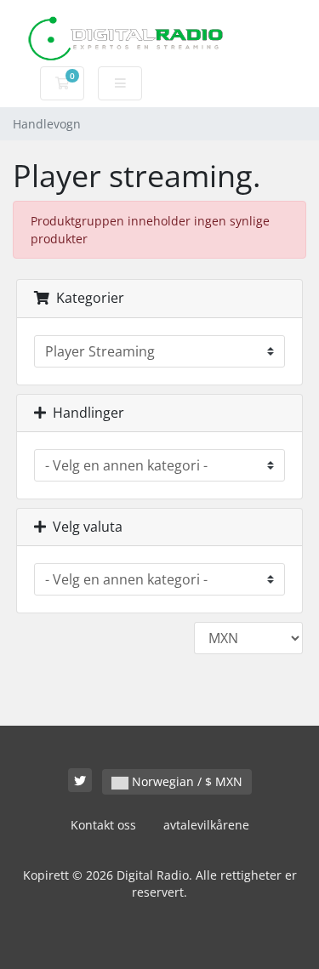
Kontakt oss (103, 825)
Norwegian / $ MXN (185, 781)
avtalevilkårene (206, 825)
